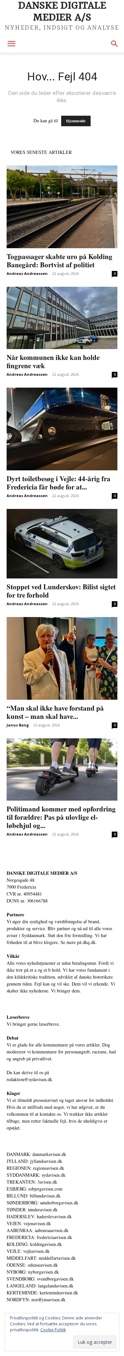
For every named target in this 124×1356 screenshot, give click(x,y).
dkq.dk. (90, 942)
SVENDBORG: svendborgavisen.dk (40, 1279)
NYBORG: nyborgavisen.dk (33, 1272)
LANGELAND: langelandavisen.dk (40, 1285)
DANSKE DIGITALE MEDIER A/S (42, 873)
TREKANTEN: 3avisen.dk (32, 1182)
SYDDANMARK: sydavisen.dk (36, 1175)
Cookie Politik (53, 1330)
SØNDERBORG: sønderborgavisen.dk (42, 1202)
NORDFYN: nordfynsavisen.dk (36, 1299)
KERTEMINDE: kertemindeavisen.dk (42, 1292)
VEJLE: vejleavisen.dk (28, 1251)
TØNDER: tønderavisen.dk (32, 1209)
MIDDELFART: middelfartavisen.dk (41, 1258)
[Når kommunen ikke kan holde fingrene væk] (62, 318)
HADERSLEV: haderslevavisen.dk (39, 1216)
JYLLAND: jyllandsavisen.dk (34, 1161)
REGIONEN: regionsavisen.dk (35, 1168)
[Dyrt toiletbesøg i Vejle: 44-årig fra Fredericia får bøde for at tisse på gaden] (62, 429)
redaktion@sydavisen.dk (29, 1079)
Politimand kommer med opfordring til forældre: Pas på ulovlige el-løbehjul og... (61, 817)
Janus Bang (18, 724)
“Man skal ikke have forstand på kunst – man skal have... (55, 712)
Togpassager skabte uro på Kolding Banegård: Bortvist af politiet (59, 260)
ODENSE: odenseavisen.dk (32, 1265)
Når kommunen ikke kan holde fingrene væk (53, 361)
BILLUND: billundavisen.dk (34, 1196)
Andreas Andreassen (27, 273)
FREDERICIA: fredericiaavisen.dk (39, 1237)
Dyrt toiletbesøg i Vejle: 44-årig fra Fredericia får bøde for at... (58, 483)
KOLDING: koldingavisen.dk (34, 1244)
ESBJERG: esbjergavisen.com (34, 1189)
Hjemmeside (76, 121)
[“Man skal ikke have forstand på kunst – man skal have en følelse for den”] (62, 658)
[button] (11, 44)
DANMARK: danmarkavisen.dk (36, 1154)
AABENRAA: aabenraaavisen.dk (37, 1230)
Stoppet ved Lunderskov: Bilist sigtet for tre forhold (61, 591)
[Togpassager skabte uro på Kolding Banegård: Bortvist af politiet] (62, 206)
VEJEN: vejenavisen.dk (29, 1223)
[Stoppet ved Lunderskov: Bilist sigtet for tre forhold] (62, 543)
